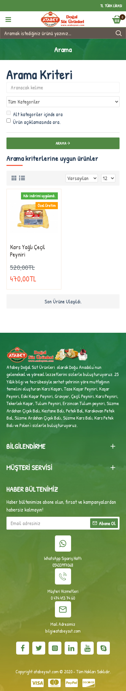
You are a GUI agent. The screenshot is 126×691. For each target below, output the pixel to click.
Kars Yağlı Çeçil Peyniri (27, 251)
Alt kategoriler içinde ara (38, 114)
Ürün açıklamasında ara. (36, 122)
